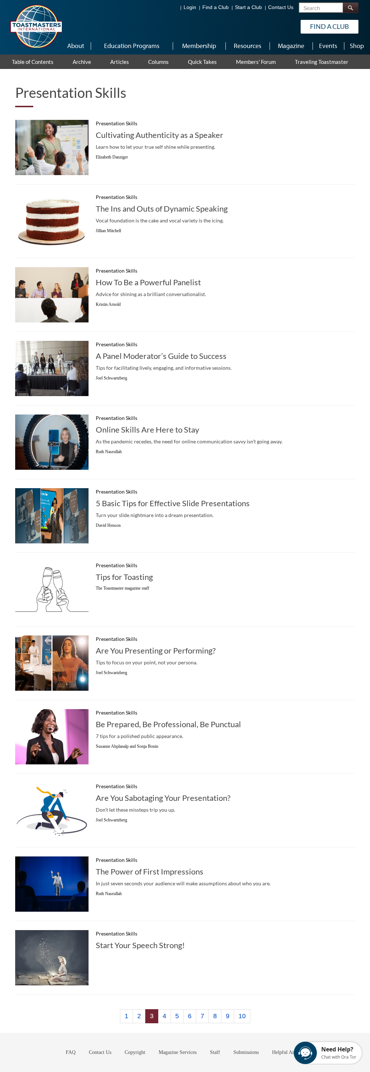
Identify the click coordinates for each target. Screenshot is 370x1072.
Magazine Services (178, 1052)
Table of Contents (32, 61)
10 (242, 1016)
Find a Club (215, 7)
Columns (158, 61)
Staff (215, 1052)
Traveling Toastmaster (321, 61)
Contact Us (280, 7)
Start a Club (248, 7)
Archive (82, 61)
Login (190, 7)
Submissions (246, 1052)
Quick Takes (202, 61)
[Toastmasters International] (36, 26)
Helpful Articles (288, 1052)
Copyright (135, 1052)
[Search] (350, 8)
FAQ (71, 1052)
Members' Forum (256, 61)
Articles (119, 61)
